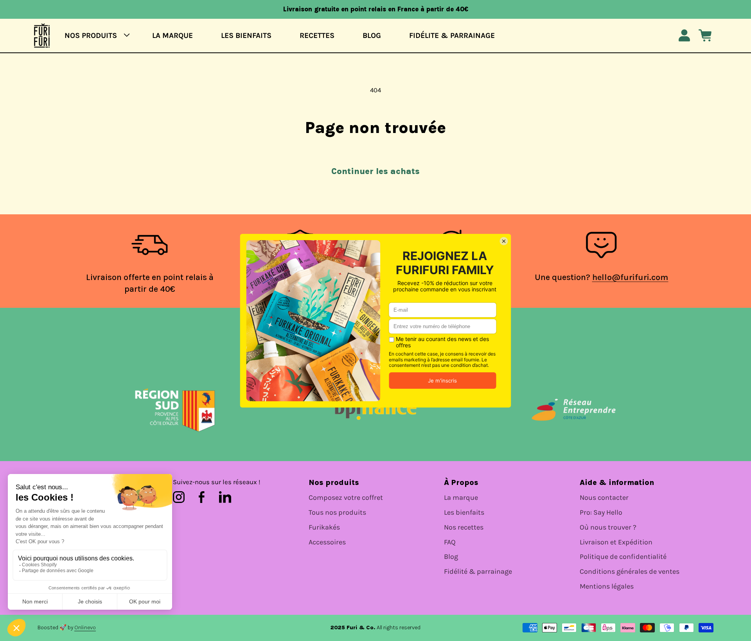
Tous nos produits (337, 512)
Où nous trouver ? (608, 527)
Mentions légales (607, 586)
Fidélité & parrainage (478, 571)
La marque (461, 498)
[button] (94, 35)
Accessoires (327, 542)
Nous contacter (604, 498)
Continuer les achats (375, 171)
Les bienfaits (464, 512)
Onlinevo (85, 627)
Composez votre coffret (346, 498)
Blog (451, 557)
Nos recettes (463, 527)
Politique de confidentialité (623, 557)
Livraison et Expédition (616, 542)
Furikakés (324, 527)
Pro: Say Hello (601, 512)
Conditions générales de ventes (629, 571)
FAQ (450, 542)
